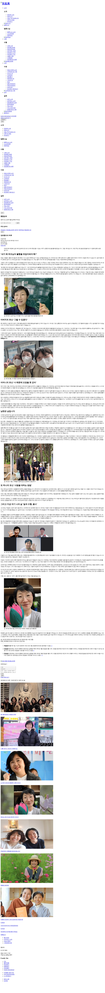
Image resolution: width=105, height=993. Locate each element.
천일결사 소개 (11, 52)
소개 (5, 8)
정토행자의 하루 (12, 59)
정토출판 (6, 968)
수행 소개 (10, 46)
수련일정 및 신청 (12, 71)
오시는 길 (10, 73)
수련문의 (9, 75)
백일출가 (9, 77)
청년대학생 (10, 104)
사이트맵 (13, 116)
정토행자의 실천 (12, 102)
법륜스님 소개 (11, 32)
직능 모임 (10, 106)
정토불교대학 (11, 47)
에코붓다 (6, 964)
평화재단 (6, 966)
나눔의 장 (10, 80)
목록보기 (3, 934)
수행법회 (9, 58)
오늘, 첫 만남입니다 (13, 18)
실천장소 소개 (11, 101)
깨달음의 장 (10, 78)
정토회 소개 (10, 14)
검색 (18, 223)
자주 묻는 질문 (11, 51)
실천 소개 (10, 99)
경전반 (16, 230)
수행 (5, 39)
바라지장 (9, 87)
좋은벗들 (6, 963)
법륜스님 (6, 25)
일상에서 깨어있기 (12, 89)
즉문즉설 (9, 35)
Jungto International (9, 969)
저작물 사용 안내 (9, 972)
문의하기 (9, 21)
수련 (5, 63)
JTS (5, 961)
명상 (8, 82)
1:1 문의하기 (7, 976)
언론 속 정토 (10, 20)
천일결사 (3, 230)
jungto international (6, 116)
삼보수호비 (7, 941)
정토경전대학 (11, 49)
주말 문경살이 (11, 85)
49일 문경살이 (11, 83)
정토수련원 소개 (12, 70)
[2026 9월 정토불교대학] (8, 661)
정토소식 (9, 16)
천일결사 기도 (11, 54)
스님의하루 (10, 34)
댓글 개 (3, 245)
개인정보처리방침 (9, 974)
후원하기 (6, 113)
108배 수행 (10, 56)
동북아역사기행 (11, 109)
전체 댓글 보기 (5, 677)
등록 (2, 675)
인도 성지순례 (11, 108)
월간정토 (6, 937)
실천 (5, 92)
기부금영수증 (8, 943)
